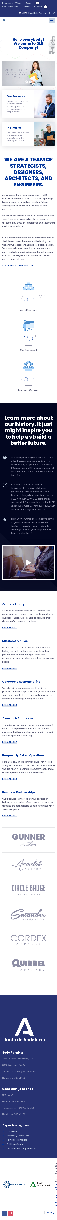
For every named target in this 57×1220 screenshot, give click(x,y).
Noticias (26, 7)
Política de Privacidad (17, 1140)
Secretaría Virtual (10, 7)
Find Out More (9, 628)
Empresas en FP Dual (11, 3)
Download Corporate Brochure (17, 265)
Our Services (16, 96)
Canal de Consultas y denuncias (21, 1148)
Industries (14, 127)
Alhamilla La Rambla (37, 13)
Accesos (30, 3)
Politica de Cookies (15, 1144)
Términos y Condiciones (18, 1136)
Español (38, 7)
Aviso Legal (12, 1131)
